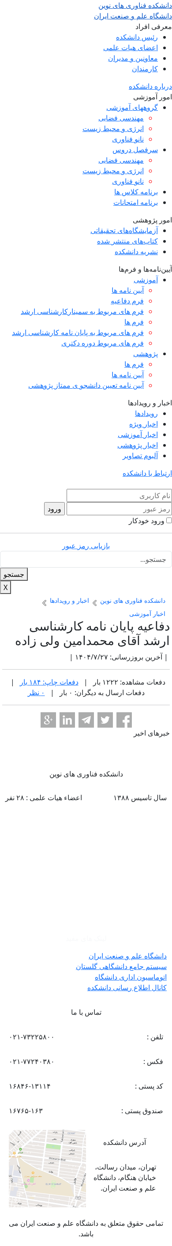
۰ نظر (36, 692)
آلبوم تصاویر (140, 455)
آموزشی (146, 279)
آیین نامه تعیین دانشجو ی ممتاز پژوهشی (86, 385)
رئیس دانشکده (137, 37)
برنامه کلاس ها (136, 192)
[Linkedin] (67, 720)
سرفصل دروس (135, 149)
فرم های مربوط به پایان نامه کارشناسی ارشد (78, 332)
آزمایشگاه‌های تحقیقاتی (124, 230)
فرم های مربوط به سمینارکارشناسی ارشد (82, 311)
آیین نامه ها (128, 290)
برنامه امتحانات (135, 202)
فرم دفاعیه (127, 301)
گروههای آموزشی (132, 107)
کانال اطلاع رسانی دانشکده (127, 987)
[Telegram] (86, 720)
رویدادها (146, 413)
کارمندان (145, 68)
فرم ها (134, 322)
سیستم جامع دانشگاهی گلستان (121, 966)
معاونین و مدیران (133, 58)
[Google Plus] (48, 720)
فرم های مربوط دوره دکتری (102, 343)
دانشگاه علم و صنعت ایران (128, 956)
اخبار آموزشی (138, 434)
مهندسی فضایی (121, 118)
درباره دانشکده (150, 86)
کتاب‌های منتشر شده (127, 241)
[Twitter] (105, 720)
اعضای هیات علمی (130, 47)
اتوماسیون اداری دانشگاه (131, 977)
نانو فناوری (128, 139)
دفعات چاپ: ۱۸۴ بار (49, 682)
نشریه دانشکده (136, 251)
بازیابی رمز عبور (86, 545)
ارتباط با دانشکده (147, 473)
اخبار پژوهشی (137, 445)
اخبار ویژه (143, 424)
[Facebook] (124, 720)
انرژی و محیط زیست (113, 128)
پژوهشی (145, 353)
